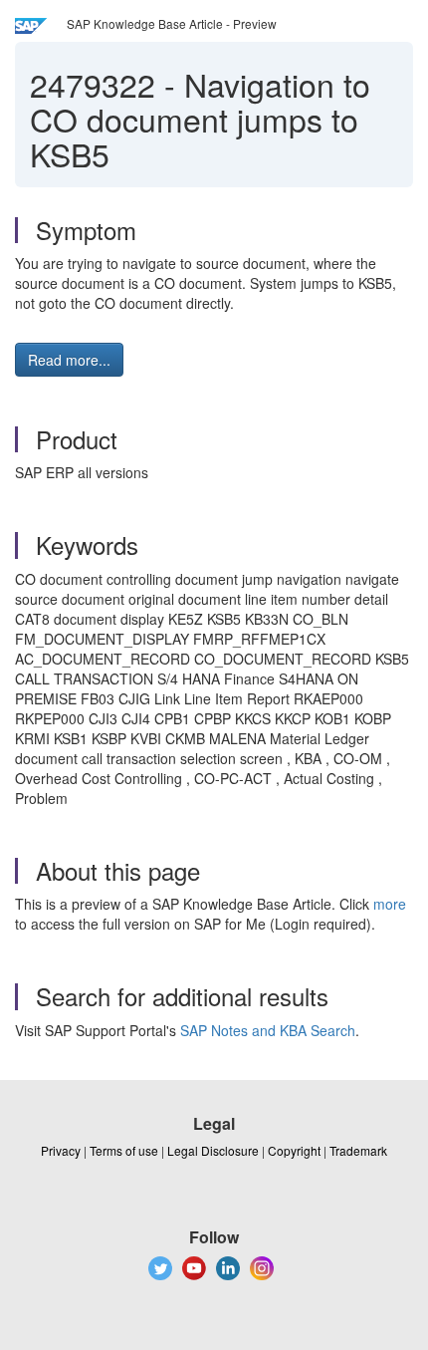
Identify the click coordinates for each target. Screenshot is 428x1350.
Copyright (294, 1150)
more (389, 904)
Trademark (358, 1150)
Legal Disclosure (213, 1150)
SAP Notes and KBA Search (267, 1030)
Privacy (61, 1150)
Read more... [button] (69, 360)
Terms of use (124, 1150)
